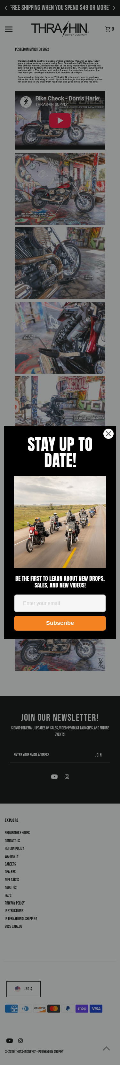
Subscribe (60, 623)
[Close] (108, 433)
